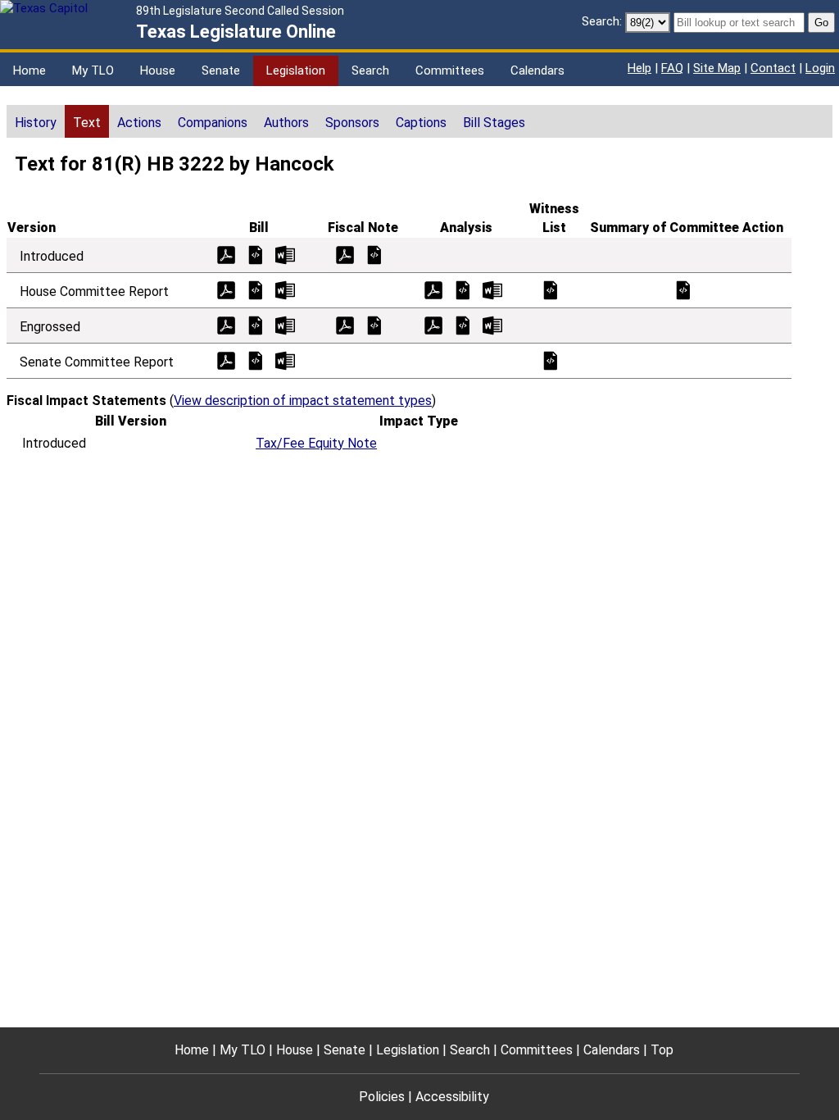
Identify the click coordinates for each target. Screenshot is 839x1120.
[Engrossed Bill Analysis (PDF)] (433, 324)
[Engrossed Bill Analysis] (463, 324)
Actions (139, 122)
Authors (286, 122)
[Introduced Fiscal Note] (374, 254)
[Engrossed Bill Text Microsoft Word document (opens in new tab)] (285, 324)
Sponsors (352, 122)
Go (821, 22)
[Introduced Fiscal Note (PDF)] (345, 254)
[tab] (36, 121)
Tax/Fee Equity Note (316, 443)
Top (662, 1050)
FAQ (672, 68)
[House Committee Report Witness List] (550, 289)
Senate (221, 70)
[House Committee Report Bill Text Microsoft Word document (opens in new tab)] (285, 289)
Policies (382, 1096)
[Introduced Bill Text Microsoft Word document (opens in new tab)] (285, 254)
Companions (212, 122)
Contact (773, 68)
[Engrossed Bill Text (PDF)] (226, 324)
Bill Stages (494, 122)
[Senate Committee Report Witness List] (550, 359)
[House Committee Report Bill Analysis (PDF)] (433, 289)
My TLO (93, 70)
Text (87, 122)
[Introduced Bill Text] (255, 254)
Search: (602, 21)
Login (820, 68)
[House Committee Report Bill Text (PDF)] (226, 289)
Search (370, 70)
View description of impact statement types (303, 400)
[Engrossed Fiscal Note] (374, 324)
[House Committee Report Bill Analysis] (463, 289)
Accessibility (452, 1096)
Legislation (295, 70)
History (36, 122)
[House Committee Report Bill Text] (255, 289)
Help (639, 68)
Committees (449, 70)
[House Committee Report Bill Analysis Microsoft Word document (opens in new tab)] (492, 289)
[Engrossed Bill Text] (255, 324)
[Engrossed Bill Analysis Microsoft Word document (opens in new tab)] (492, 324)
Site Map (717, 68)
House (157, 70)
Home (29, 70)
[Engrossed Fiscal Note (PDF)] (345, 324)
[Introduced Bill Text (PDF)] (226, 254)
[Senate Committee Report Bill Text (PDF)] (226, 359)
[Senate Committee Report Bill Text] (255, 359)
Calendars (537, 70)
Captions (421, 122)
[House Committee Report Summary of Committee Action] (683, 289)
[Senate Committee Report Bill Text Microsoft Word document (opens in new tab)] (285, 359)
